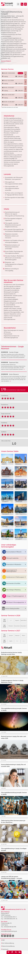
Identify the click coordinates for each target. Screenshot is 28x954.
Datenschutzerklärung (8, 946)
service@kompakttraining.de (9, 931)
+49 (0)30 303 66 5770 (9, 927)
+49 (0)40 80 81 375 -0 (9, 917)
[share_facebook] (12, 952)
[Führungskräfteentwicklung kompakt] (22, 4)
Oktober (10, 626)
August (16, 620)
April (10, 641)
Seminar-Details (5, 61)
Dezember (23, 626)
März (23, 635)
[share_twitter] (16, 952)
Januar (10, 635)
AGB (3, 940)
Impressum (5, 949)
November (16, 626)
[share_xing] (8, 952)
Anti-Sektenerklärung (8, 943)
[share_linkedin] (20, 952)
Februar (17, 635)
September (23, 620)
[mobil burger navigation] (18, 4)
